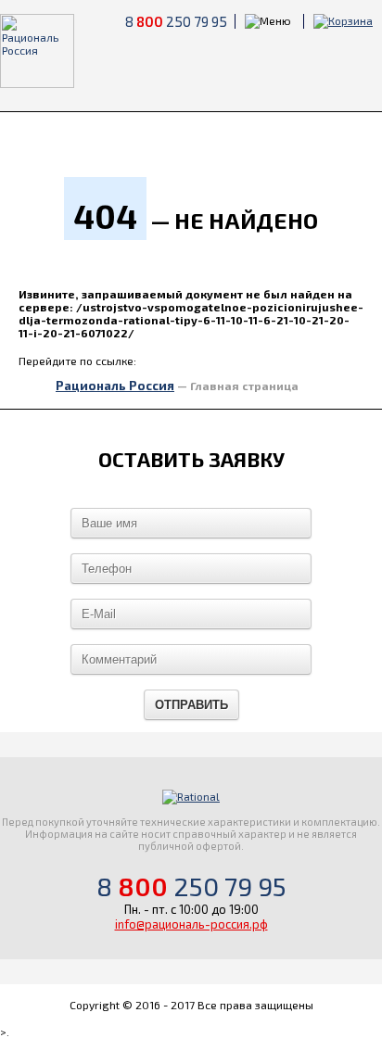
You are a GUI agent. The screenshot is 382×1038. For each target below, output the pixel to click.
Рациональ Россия (115, 385)
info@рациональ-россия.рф (191, 924)
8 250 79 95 (176, 21)
